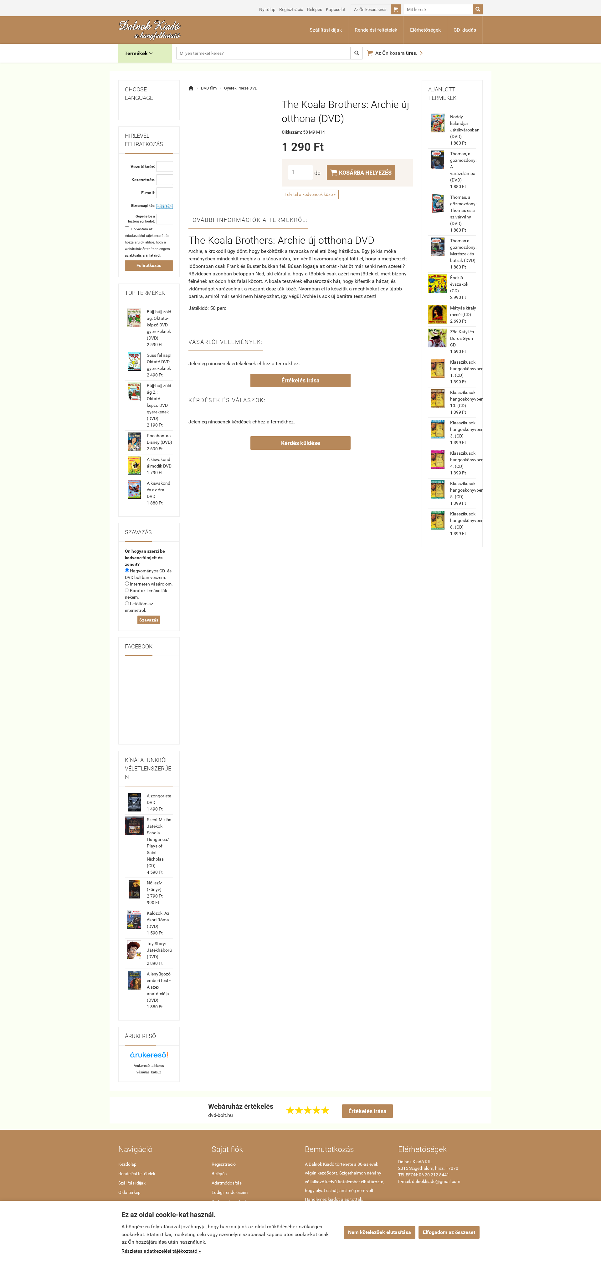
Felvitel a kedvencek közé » (310, 194)
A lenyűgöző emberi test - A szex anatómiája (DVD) (159, 987)
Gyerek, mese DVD (241, 88)
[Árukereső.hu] (149, 1057)
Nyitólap (267, 9)
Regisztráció (291, 9)
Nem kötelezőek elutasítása (379, 1232)
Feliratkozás (148, 265)
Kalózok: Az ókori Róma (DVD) (158, 920)
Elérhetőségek (425, 30)
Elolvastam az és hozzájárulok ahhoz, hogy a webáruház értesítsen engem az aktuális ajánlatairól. (147, 242)
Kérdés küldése (300, 443)
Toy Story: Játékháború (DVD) (159, 950)
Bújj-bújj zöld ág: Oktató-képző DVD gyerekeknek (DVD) (159, 324)
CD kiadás (465, 30)
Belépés (314, 9)
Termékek (138, 53)
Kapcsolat (336, 9)
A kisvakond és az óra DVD (158, 490)
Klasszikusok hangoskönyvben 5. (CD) (467, 490)
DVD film (209, 88)
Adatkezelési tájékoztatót (145, 236)
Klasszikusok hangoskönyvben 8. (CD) (467, 520)
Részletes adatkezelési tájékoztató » (161, 1251)
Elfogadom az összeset (449, 1232)
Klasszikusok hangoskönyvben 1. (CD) (467, 369)
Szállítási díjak (326, 30)
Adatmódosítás (227, 1182)
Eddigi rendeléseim (230, 1192)
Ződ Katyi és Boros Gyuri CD (462, 338)
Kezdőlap (127, 1164)
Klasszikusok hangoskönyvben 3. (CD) (467, 429)
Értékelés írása (300, 380)
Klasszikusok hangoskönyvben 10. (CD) (467, 399)
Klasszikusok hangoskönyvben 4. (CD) (467, 460)
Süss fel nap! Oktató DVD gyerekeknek (159, 362)
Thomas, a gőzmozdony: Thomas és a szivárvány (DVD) (463, 210)
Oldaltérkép (129, 1192)
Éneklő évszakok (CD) (459, 284)
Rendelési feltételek (376, 30)
